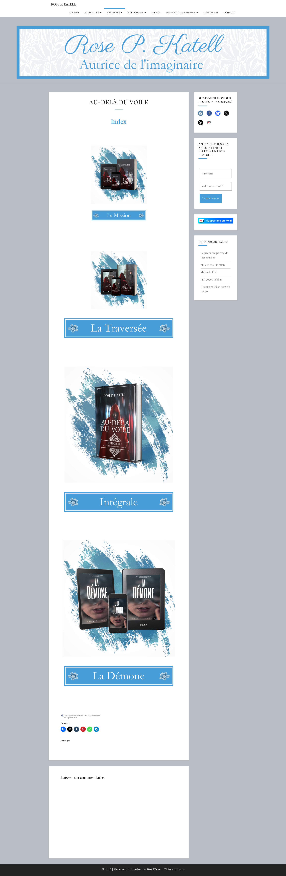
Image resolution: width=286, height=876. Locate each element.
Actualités (91, 12)
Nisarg (180, 869)
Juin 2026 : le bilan (211, 279)
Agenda (156, 12)
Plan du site (211, 12)
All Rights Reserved (70, 718)
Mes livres (113, 12)
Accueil (74, 12)
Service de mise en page (180, 12)
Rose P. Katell (63, 4)
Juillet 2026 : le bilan (213, 265)
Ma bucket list (209, 272)
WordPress (154, 869)
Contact (229, 12)
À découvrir (135, 12)
